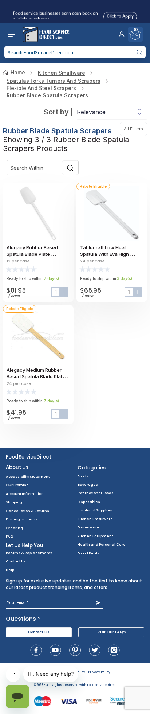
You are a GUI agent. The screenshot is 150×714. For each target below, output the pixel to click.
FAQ (9, 536)
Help (10, 569)
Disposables (89, 501)
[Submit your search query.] (139, 52)
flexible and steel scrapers (41, 88)
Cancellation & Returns (27, 510)
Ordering (14, 528)
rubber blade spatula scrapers (47, 95)
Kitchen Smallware (61, 73)
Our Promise (17, 485)
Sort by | (58, 112)
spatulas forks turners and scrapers (53, 81)
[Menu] (9, 34)
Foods (83, 476)
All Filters (135, 129)
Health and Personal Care (102, 544)
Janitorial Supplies (95, 510)
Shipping (14, 502)
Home (18, 72)
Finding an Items (22, 519)
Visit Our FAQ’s (111, 632)
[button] (121, 34)
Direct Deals (88, 553)
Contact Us (16, 561)
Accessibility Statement (28, 476)
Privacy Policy (99, 672)
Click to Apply (120, 15)
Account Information (25, 493)
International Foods (96, 493)
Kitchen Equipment (95, 536)
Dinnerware (88, 527)
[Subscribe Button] (98, 602)
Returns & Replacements (29, 552)
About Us (17, 467)
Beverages (88, 484)
